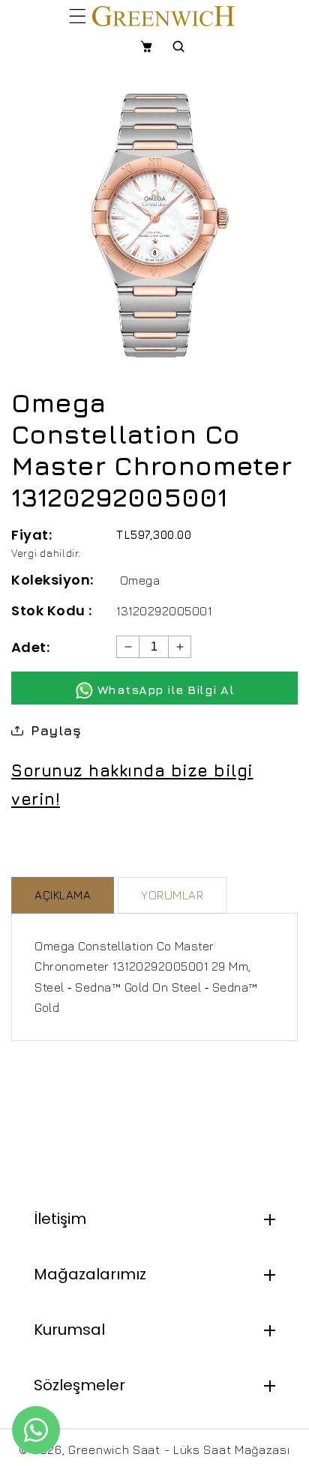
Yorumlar (172, 895)
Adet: (30, 647)
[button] (77, 16)
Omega (140, 580)
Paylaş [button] (56, 730)
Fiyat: (31, 534)
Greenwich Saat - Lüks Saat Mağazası (179, 1449)
